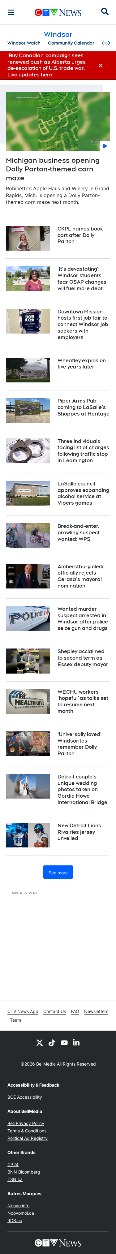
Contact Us (54, 1011)
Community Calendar (71, 43)
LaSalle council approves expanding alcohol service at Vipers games (83, 493)
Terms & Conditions (26, 1130)
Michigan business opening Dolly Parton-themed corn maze (53, 169)
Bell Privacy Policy (25, 1123)
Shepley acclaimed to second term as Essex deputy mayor (83, 658)
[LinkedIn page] (76, 1042)
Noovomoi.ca (20, 1213)
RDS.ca (14, 1220)
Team (15, 1020)
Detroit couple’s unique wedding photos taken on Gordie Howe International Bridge (82, 789)
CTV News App (22, 1011)
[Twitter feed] (39, 1042)
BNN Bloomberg (23, 1171)
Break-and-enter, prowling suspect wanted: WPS (79, 532)
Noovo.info (18, 1205)
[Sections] (11, 12)
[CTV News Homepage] (58, 12)
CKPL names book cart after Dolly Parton (80, 235)
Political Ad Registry (27, 1138)
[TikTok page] (52, 1042)
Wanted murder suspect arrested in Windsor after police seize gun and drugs (83, 618)
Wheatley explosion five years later (82, 364)
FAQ (75, 1011)
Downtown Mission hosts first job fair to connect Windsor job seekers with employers (83, 324)
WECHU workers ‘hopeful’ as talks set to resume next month (83, 701)
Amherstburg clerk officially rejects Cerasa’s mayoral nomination (81, 576)
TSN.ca (15, 1179)
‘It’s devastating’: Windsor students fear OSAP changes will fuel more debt (82, 278)
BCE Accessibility (24, 1097)
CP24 (13, 1164)
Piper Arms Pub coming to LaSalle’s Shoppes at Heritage (84, 407)
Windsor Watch (24, 43)
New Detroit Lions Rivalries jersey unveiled (79, 832)
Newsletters (96, 1011)
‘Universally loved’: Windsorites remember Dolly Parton (80, 743)
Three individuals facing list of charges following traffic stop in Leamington (83, 450)
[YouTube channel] (64, 1042)
